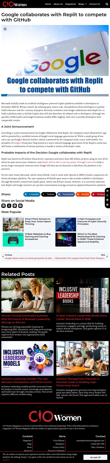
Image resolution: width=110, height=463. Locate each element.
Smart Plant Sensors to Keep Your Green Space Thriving (38, 221)
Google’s (17, 142)
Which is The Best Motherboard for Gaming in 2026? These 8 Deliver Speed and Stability (91, 238)
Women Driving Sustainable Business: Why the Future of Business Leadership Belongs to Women (25, 319)
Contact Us (94, 4)
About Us (58, 4)
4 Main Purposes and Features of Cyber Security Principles (91, 221)
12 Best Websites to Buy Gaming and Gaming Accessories (38, 236)
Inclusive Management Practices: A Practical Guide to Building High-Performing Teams (77, 382)
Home (48, 4)
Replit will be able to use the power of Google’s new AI (68, 162)
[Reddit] (15, 206)
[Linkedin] (3, 206)
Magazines (70, 4)
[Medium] (20, 206)
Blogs (81, 4)
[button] (107, 4)
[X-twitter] (9, 206)
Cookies (6, 460)
